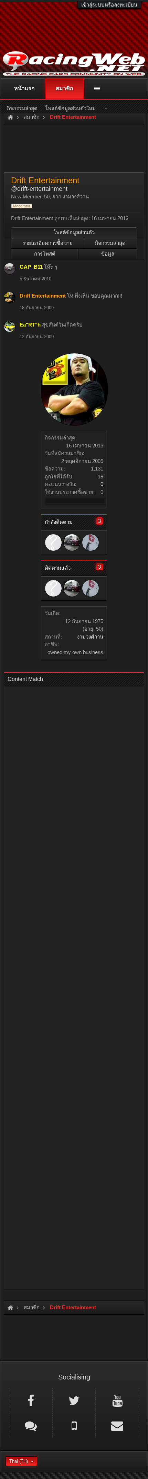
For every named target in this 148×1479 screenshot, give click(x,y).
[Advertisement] (74, 985)
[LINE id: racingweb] (30, 1425)
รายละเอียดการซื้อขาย (47, 243)
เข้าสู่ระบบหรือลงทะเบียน (109, 5)
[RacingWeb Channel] (117, 1400)
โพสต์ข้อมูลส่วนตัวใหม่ (70, 108)
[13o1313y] (72, 542)
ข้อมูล (107, 254)
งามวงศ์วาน (90, 637)
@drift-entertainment (39, 188)
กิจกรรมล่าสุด (110, 243)
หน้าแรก (24, 88)
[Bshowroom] (90, 542)
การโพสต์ (44, 254)
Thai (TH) (18, 1461)
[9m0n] (53, 542)
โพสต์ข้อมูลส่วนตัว (74, 232)
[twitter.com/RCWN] (74, 1400)
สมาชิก (64, 88)
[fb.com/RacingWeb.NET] (30, 1400)
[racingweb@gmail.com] (117, 1425)
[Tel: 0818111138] (74, 1425)
